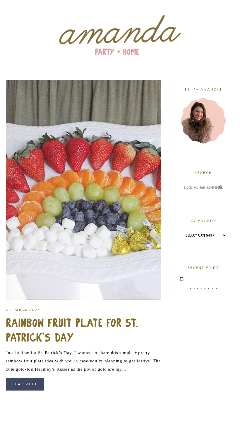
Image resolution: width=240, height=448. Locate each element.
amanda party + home (120, 36)
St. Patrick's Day (23, 310)
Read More (25, 384)
